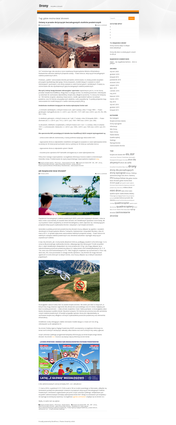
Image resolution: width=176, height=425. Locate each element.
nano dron (124, 191)
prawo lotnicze (76, 164)
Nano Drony (114, 132)
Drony (43, 6)
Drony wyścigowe (116, 124)
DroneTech (113, 167)
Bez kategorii (114, 118)
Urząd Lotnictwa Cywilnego (57, 409)
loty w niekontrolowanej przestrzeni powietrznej (52, 407)
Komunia (112, 185)
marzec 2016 (114, 99)
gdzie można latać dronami (46, 164)
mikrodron (120, 187)
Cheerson (119, 157)
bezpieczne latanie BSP (84, 163)
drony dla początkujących (122, 170)
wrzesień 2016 (114, 82)
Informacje (58, 163)
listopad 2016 (114, 77)
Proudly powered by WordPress (48, 421)
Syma (128, 209)
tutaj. (97, 159)
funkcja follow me (121, 178)
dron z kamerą (130, 175)
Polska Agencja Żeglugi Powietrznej (77, 407)
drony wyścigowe (118, 173)
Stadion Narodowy (122, 209)
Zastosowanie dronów (68, 163)
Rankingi (112, 140)
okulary (131, 193)
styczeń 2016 (114, 104)
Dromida (125, 160)
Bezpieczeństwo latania (47, 163)
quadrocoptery (125, 206)
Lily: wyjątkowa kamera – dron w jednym (123, 62)
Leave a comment (102, 25)
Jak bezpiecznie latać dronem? (52, 171)
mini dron (115, 190)
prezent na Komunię (120, 200)
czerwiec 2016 (114, 91)
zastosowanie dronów (77, 165)
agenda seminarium (79, 397)
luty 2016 (113, 102)
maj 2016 (113, 93)
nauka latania (124, 193)
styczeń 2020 (114, 71)
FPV (111, 178)
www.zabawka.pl (115, 48)
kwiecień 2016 (114, 96)
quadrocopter (122, 202)
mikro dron (127, 187)
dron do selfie (125, 162)
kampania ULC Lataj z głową (80, 406)
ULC (53, 337)
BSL (93, 163)
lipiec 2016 (113, 88)
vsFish (73, 421)
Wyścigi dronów (115, 143)
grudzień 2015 (114, 107)
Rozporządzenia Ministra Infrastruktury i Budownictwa (54, 165)
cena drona (113, 157)
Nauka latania (66, 405)
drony (100, 163)
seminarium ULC (43, 409)
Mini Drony (113, 129)
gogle (118, 183)
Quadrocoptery (115, 137)
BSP (96, 163)
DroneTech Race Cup (122, 167)
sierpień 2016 (114, 85)
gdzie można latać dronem (63, 164)
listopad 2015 (114, 110)
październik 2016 (115, 80)
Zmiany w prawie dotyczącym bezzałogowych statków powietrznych (70, 22)
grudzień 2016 (114, 74)
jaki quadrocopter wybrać (127, 183)
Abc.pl (114, 54)
